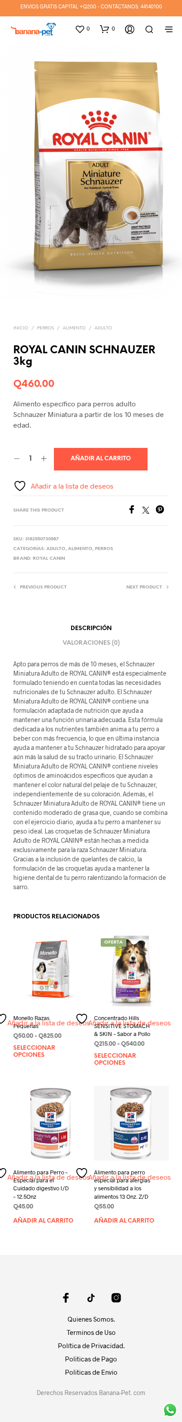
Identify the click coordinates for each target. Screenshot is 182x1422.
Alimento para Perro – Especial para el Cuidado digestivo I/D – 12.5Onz (41, 1184)
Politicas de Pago (91, 1359)
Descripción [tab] (91, 628)
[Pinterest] (162, 511)
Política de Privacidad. (91, 1345)
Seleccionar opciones (34, 1051)
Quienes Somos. (91, 1319)
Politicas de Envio (91, 1372)
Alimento (74, 328)
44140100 (151, 6)
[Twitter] (148, 511)
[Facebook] (134, 511)
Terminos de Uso (91, 1332)
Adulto (103, 328)
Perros (45, 328)
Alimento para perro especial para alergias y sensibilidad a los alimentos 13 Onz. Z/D (122, 1184)
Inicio (20, 328)
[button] (82, 28)
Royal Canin (49, 558)
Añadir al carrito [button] (43, 1221)
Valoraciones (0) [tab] (91, 643)
